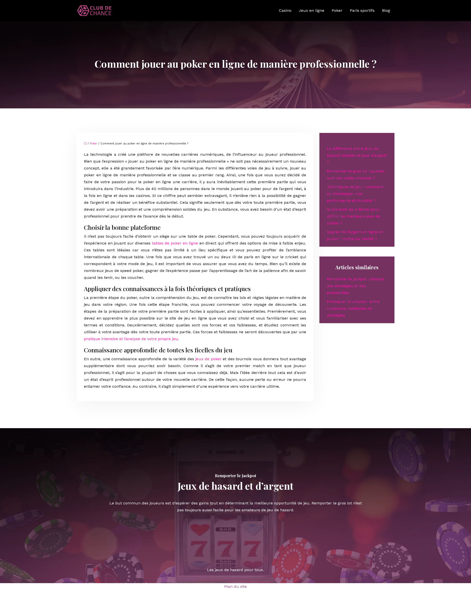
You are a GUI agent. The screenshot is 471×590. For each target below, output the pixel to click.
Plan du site (235, 586)
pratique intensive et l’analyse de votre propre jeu (131, 338)
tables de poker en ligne (175, 243)
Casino (285, 10)
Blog (386, 10)
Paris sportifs (362, 10)
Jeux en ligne (311, 10)
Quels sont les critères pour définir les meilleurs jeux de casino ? (353, 216)
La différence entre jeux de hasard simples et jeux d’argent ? (357, 155)
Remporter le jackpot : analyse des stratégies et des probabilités (355, 286)
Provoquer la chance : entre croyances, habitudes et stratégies (353, 308)
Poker (337, 10)
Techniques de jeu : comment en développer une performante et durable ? (355, 193)
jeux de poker (208, 359)
